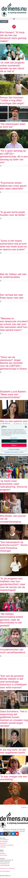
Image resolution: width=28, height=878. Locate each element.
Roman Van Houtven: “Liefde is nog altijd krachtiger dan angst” (12, 100)
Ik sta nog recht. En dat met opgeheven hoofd (13, 751)
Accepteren (14, 441)
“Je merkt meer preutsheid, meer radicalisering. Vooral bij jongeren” (13, 485)
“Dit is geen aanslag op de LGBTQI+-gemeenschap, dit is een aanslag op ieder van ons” (14, 156)
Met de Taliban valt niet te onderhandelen (13, 276)
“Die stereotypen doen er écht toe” (12, 125)
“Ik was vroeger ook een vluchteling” (13, 778)
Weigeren (14, 445)
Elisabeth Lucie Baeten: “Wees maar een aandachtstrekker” (13, 394)
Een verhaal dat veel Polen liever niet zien (11, 296)
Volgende (24, 807)
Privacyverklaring (14, 452)
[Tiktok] (9, 834)
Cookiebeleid (7, 452)
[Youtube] (17, 834)
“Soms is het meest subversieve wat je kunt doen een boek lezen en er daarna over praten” (13, 245)
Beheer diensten (13, 437)
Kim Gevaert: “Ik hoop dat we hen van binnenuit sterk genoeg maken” (13, 36)
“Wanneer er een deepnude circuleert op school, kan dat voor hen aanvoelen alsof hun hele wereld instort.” (14, 324)
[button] (26, 427)
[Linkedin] (13, 834)
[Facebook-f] (2, 834)
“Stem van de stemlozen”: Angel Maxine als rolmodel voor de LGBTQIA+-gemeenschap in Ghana (13, 363)
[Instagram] (5, 834)
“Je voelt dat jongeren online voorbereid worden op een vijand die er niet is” (12, 67)
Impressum (21, 452)
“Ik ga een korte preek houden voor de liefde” (13, 213)
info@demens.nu (4, 863)
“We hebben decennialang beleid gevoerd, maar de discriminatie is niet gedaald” (11, 619)
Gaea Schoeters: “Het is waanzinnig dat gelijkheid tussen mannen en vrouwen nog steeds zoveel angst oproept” (14, 718)
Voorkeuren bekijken (14, 449)
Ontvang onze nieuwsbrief (7, 868)
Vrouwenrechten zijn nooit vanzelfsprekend (12, 651)
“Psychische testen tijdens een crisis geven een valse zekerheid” (13, 185)
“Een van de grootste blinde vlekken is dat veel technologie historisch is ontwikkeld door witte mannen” (13, 681)
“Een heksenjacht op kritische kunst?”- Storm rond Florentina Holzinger (13, 546)
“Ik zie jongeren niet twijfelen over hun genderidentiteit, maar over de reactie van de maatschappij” (12, 584)
